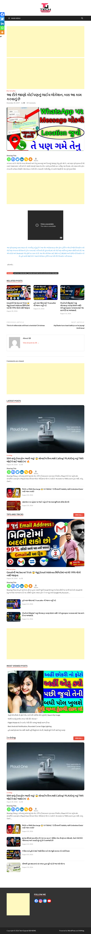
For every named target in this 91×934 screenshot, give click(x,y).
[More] (30, 159)
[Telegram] (45, 901)
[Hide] (1, 36)
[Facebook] (13, 159)
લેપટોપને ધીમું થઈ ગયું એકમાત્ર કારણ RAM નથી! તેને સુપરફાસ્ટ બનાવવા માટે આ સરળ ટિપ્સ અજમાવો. (72, 306)
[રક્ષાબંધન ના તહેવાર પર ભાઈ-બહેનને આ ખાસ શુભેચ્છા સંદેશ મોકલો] (14, 502)
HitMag (81, 931)
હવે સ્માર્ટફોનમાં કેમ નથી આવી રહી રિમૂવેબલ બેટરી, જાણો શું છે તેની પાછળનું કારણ (36, 730)
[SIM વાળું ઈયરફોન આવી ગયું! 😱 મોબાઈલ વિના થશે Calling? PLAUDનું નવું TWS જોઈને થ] (45, 430)
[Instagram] (41, 901)
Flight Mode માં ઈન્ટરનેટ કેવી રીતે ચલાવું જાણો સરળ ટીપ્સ (28, 722)
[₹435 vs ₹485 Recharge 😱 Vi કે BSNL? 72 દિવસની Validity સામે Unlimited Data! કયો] (14, 489)
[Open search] (82, 18)
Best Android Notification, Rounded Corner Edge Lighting (29, 726)
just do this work (20, 273)
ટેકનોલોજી (9, 455)
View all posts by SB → (31, 343)
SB (24, 103)
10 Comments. (31, 103)
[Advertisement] (45, 41)
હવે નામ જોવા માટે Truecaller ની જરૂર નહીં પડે (45, 304)
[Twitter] (17, 159)
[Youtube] (49, 901)
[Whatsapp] (9, 159)
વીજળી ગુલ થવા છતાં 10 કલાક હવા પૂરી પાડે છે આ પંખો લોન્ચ (43, 864)
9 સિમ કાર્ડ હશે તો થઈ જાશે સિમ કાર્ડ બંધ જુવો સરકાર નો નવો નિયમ (46, 851)
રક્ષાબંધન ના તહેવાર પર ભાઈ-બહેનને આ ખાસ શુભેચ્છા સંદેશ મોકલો (45, 502)
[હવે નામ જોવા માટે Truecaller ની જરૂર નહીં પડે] (46, 293)
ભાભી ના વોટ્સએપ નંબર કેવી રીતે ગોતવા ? (22, 719)
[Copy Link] (26, 159)
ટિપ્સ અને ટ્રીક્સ (11, 91)
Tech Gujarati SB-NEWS (27, 931)
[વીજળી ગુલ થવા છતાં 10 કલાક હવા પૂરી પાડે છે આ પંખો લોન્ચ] (14, 864)
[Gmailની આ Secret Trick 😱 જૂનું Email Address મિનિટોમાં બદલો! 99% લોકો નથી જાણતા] (19, 293)
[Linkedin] (22, 159)
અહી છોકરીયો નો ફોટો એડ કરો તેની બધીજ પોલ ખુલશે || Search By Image (34, 715)
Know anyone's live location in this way (43, 273)
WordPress (72, 931)
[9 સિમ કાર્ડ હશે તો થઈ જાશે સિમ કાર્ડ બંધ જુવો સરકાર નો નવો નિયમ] (14, 851)
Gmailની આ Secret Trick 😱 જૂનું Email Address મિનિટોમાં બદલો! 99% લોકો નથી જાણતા (18, 305)
